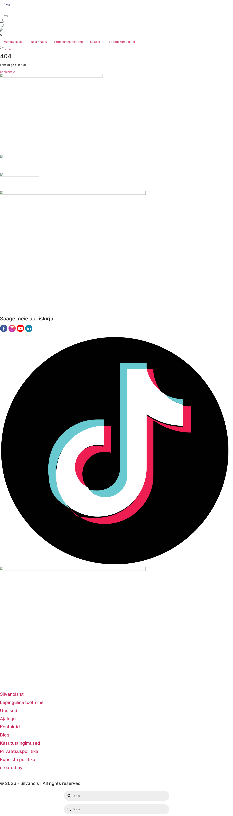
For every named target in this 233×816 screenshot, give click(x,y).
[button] (10, 16)
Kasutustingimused (20, 743)
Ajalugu (8, 718)
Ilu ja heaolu (39, 41)
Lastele (95, 41)
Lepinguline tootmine (22, 702)
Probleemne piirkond (68, 41)
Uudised (8, 710)
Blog (7, 4)
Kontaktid (10, 726)
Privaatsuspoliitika (19, 751)
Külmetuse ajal (13, 41)
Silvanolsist (12, 694)
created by (11, 767)
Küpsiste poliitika (17, 759)
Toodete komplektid (121, 41)
